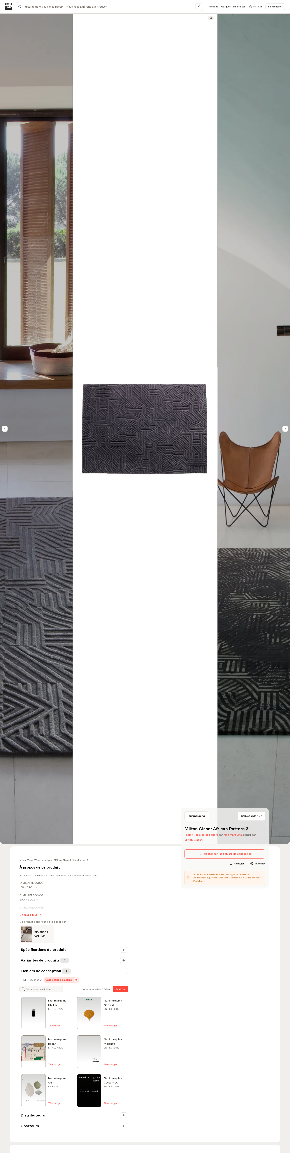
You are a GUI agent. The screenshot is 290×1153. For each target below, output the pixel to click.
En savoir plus (28, 915)
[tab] (24, 980)
